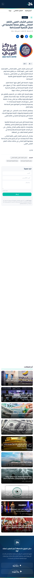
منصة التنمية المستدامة (12, 161)
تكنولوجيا (25, 17)
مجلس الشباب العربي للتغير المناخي (19, 158)
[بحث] (2, 4)
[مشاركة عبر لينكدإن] (17, 36)
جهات (9, 10)
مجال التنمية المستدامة (26, 161)
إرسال (17, 194)
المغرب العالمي (18, 10)
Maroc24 (29, 31)
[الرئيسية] (31, 17)
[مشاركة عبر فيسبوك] (26, 36)
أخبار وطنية (28, 10)
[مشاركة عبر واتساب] (31, 36)
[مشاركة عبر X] (22, 36)
